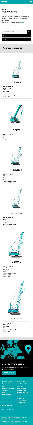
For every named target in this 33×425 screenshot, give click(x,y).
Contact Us (14, 419)
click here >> (22, 22)
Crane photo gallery (22, 392)
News (4, 392)
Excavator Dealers (7, 381)
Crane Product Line (22, 384)
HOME (4, 9)
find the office (9, 373)
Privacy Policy (17, 421)
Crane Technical (21, 388)
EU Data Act (16, 423)
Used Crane (19, 386)
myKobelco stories (7, 394)
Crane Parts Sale (21, 390)
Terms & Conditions (7, 421)
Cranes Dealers (21, 381)
